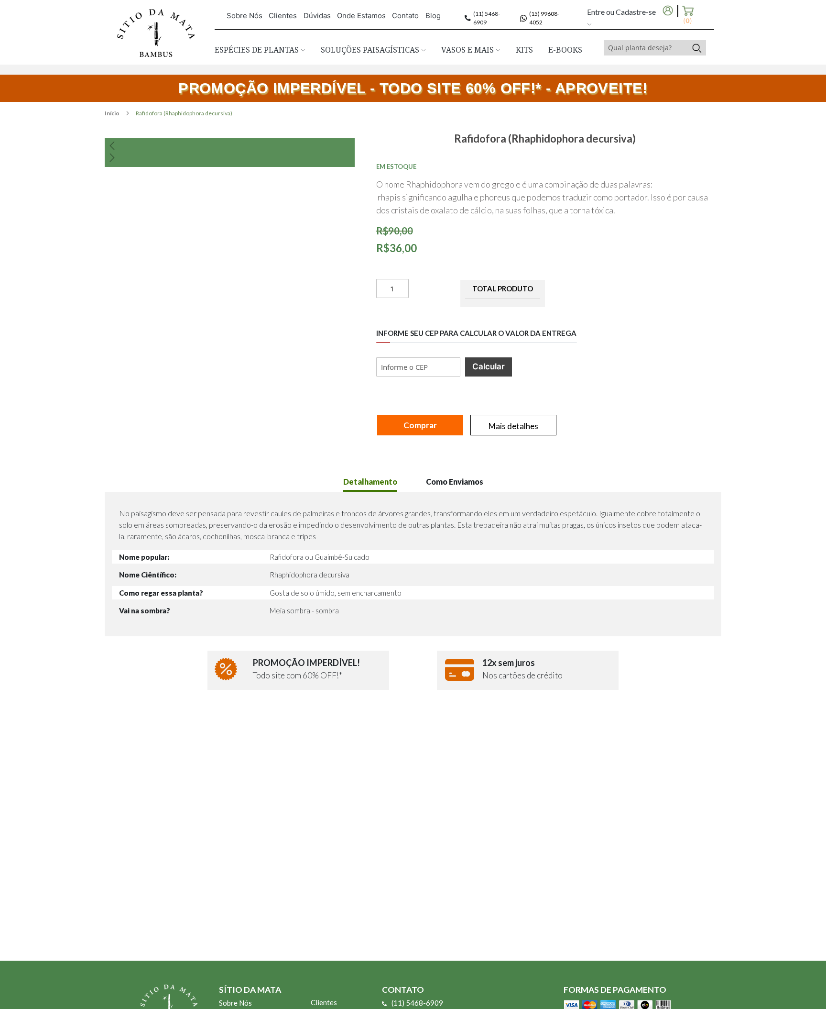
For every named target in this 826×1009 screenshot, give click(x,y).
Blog (433, 15)
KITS (524, 49)
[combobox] (646, 47)
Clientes (283, 15)
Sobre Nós (244, 15)
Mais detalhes (513, 426)
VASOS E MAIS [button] (468, 49)
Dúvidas (317, 15)
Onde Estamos (361, 15)
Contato (405, 15)
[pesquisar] (696, 47)
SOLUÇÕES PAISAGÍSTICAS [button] (371, 49)
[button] (230, 145)
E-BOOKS (565, 49)
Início (112, 113)
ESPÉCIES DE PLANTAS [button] (258, 49)
